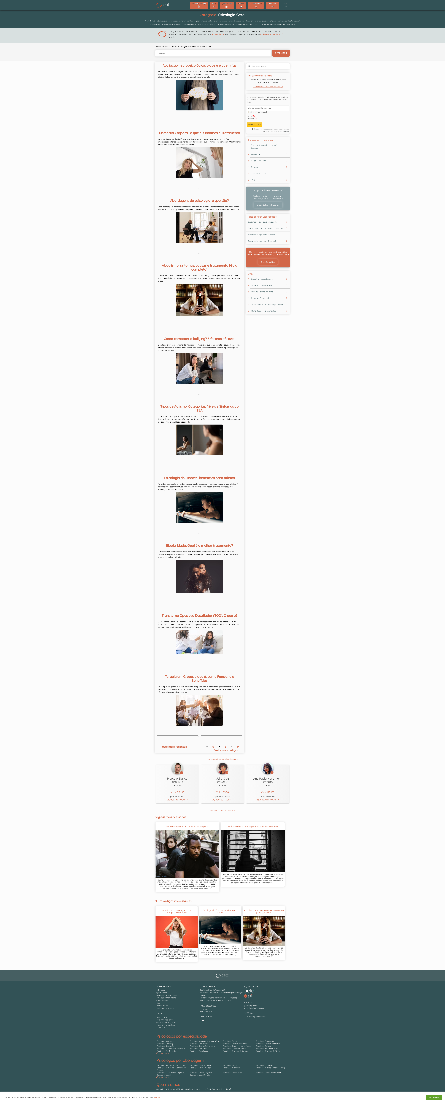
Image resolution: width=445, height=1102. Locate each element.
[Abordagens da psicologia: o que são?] (199, 227)
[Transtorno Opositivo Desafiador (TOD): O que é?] (199, 642)
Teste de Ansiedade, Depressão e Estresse (265, 146)
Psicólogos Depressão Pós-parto (202, 1046)
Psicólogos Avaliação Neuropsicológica (205, 1041)
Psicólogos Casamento (265, 1041)
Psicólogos (160, 990)
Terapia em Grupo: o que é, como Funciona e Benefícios (199, 678)
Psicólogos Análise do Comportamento (172, 1065)
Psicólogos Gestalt (230, 1065)
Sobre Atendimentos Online (166, 995)
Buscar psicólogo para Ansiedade (262, 222)
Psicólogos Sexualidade (199, 1051)
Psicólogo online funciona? (262, 292)
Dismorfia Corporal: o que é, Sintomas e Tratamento (199, 133)
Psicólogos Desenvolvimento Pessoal (237, 1046)
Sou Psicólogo (205, 1009)
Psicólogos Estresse (263, 1046)
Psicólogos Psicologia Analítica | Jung (270, 1068)
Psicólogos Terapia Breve (232, 1072)
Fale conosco (161, 1017)
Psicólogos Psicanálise (231, 1068)
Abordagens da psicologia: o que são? (199, 200)
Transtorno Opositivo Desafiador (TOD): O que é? (199, 615)
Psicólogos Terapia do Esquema (268, 1072)
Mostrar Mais (163, 1053)
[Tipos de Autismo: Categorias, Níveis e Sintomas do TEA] (199, 440)
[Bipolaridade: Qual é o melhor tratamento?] (199, 576)
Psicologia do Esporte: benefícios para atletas (199, 478)
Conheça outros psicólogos (221, 810)
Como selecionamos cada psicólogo (268, 86)
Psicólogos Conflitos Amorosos (235, 1043)
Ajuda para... (161, 1028)
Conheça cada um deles (221, 1089)
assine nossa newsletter (271, 34)
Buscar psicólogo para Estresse (261, 234)
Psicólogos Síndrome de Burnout (235, 1051)
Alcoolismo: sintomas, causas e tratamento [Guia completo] (199, 267)
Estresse (254, 167)
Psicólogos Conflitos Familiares (268, 1043)
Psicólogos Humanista (264, 1065)
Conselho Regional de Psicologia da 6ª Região (217, 998)
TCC (253, 180)
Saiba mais (157, 1097)
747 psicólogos (217, 34)
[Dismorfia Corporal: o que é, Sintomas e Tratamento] (199, 162)
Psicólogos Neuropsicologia (200, 1068)
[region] (222, 1097)
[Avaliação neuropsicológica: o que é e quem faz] (199, 95)
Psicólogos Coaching (165, 1043)
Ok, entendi (434, 1097)
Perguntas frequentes (164, 1020)
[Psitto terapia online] (223, 975)
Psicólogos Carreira (230, 1041)
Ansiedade (255, 154)
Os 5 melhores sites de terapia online (267, 304)
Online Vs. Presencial (260, 298)
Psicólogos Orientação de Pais (234, 1048)
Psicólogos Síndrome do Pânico (268, 1051)
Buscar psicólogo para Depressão (262, 241)
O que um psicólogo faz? (165, 1022)
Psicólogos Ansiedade (165, 1041)
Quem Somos (161, 992)
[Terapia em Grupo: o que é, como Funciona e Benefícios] (199, 710)
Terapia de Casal (258, 173)
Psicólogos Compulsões (199, 1043)
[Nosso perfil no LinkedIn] (202, 1021)
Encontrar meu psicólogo (262, 279)
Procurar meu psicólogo (165, 1025)
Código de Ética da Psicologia (211, 990)
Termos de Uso (162, 1006)
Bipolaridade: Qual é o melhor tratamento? (199, 545)
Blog (158, 1003)
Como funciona (162, 1000)
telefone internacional (258, 112)
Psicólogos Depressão (165, 1046)
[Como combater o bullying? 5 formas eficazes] (199, 368)
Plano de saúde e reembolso (263, 311)
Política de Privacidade (281, 131)
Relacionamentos (258, 161)
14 (238, 746)
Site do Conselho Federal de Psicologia (215, 1000)
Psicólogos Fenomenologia (200, 1065)
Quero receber (254, 124)
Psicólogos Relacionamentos (267, 1048)
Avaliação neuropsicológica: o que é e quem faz (199, 65)
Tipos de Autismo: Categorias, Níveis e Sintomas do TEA (199, 408)
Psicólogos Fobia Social (199, 1048)
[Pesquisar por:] (212, 53)
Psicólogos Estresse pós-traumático (171, 1048)
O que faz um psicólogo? (262, 285)
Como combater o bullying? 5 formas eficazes (199, 338)
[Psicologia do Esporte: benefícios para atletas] (199, 507)
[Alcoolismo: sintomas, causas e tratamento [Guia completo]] (199, 300)
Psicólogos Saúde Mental (166, 1051)
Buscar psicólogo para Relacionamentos (265, 228)
